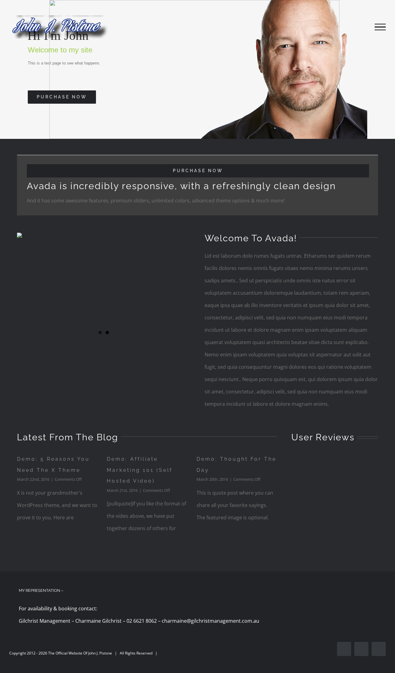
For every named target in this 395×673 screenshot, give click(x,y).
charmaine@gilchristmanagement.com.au (210, 620)
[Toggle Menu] (380, 27)
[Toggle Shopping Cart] (340, 27)
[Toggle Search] (359, 27)
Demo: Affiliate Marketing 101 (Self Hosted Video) (140, 470)
